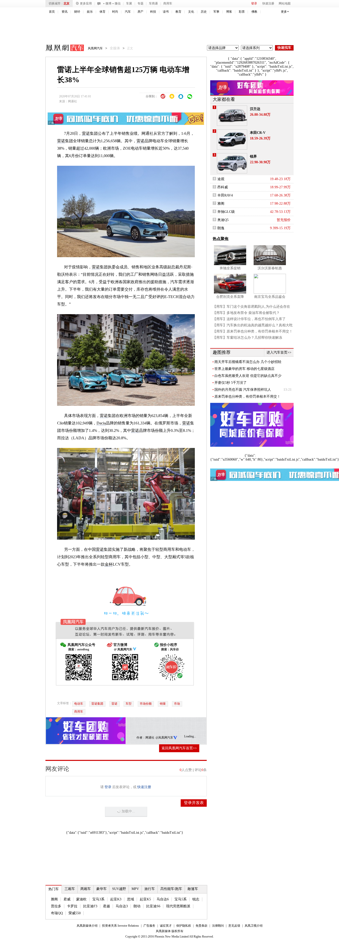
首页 (52, 11)
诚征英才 (166, 925)
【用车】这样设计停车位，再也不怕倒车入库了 (249, 319)
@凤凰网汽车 (164, 737)
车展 (129, 3)
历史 (204, 11)
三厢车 (70, 889)
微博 (108, 3)
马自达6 (163, 899)
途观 (220, 179)
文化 (191, 11)
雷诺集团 (97, 703)
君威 (67, 899)
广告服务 (149, 925)
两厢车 (85, 889)
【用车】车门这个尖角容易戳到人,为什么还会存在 (251, 306)
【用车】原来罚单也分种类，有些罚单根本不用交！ (253, 331)
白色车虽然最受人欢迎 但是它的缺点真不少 (247, 376)
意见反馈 (234, 925)
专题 (140, 3)
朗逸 (220, 228)
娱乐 (90, 11)
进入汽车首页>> (279, 352)
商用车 (167, 3)
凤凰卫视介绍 (254, 925)
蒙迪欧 (81, 899)
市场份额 (146, 703)
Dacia (101, 423)
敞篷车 (193, 889)
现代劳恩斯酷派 (178, 906)
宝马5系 (180, 899)
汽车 (128, 11)
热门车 (53, 889)
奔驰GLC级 (226, 212)
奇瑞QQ (57, 913)
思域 (130, 899)
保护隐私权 (183, 925)
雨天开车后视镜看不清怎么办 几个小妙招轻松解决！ (247, 362)
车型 (129, 703)
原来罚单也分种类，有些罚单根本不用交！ (247, 396)
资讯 (65, 11)
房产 (140, 11)
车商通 (153, 3)
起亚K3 (115, 899)
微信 (118, 3)
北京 (66, 3)
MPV (135, 889)
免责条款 (201, 925)
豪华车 (101, 889)
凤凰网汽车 (61, 48)
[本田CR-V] (232, 139)
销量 (163, 703)
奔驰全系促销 (230, 268)
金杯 (109, 564)
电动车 (78, 703)
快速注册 (268, 3)
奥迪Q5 (223, 220)
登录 (254, 3)
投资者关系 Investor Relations (120, 925)
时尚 (115, 11)
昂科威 (222, 187)
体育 (102, 11)
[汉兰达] (232, 116)
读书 (166, 11)
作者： (140, 737)
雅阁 (54, 899)
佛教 (254, 11)
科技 (153, 11)
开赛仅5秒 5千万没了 (230, 383)
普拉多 (56, 906)
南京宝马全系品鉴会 (269, 297)
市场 (177, 703)
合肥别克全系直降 (230, 297)
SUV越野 (119, 889)
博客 (229, 11)
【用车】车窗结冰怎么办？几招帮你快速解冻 (247, 337)
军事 (216, 11)
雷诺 (86, 133)
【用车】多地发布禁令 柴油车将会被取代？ (246, 313)
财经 (77, 11)
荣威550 (74, 913)
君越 (106, 906)
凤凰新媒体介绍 (87, 925)
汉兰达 (255, 109)
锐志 (195, 899)
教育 (178, 11)
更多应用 (86, 3)
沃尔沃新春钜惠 (270, 268)
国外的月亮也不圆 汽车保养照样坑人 (242, 389)
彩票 (242, 11)
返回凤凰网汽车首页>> (179, 748)
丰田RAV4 (225, 195)
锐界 (253, 156)
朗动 (137, 906)
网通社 (72, 101)
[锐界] (232, 163)
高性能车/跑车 (171, 889)
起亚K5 (145, 899)
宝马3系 (98, 899)
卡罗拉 (72, 906)
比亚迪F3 (90, 906)
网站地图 (285, 3)
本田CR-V (258, 133)
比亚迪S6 (153, 906)
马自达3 (122, 906)
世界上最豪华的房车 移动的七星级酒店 (244, 369)
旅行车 (149, 889)
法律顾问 (218, 925)
